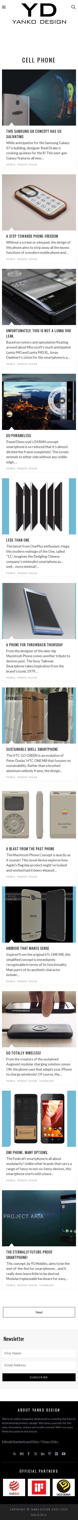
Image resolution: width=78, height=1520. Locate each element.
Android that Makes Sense (27, 948)
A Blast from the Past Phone (30, 848)
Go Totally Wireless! (23, 1052)
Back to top (38, 1514)
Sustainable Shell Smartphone (32, 749)
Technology (46, 1080)
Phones (10, 164)
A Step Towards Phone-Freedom (32, 236)
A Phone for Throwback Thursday (34, 644)
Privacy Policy (49, 1441)
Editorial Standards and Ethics (20, 1441)
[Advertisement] (39, 41)
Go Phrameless (18, 435)
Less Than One (17, 540)
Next (39, 1312)
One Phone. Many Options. (27, 1152)
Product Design (27, 164)
